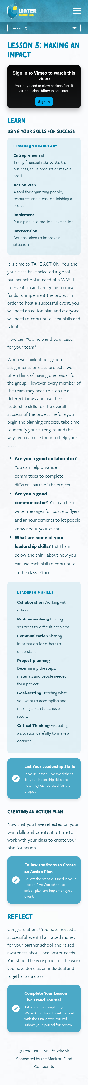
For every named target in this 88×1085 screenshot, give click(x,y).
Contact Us (44, 1066)
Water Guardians (22, 11)
